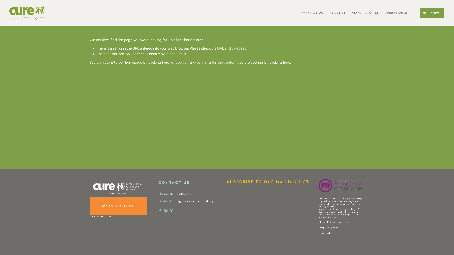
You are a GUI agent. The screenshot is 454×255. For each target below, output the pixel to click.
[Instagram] (166, 211)
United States (96, 216)
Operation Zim (397, 12)
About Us (338, 12)
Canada (110, 216)
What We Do (313, 12)
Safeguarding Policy (328, 228)
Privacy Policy (325, 233)
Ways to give (118, 206)
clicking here (158, 62)
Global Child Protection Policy (333, 222)
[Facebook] (160, 211)
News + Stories (365, 12)
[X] (171, 211)
